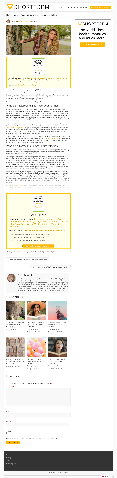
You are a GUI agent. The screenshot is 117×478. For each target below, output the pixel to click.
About (73, 7)
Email (8, 422)
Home (61, 7)
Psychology (40, 252)
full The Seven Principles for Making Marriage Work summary (46, 230)
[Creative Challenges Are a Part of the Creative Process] (57, 301)
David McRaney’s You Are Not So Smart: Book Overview (57, 361)
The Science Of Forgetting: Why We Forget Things (15, 323)
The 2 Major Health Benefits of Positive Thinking (34, 361)
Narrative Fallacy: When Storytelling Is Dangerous (15, 360)
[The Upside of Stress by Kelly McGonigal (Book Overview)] (36, 301)
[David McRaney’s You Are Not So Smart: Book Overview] (57, 338)
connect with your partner (14, 128)
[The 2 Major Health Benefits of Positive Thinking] (36, 338)
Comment (10, 387)
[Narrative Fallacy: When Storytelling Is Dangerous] (15, 338)
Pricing (67, 7)
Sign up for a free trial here (26, 85)
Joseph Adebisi (33, 366)
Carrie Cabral (12, 327)
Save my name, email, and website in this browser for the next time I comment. (31, 439)
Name (8, 412)
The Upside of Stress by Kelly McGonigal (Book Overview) (35, 324)
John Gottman (24, 80)
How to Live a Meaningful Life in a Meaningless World (50, 267)
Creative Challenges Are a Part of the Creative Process (57, 324)
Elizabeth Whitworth (56, 366)
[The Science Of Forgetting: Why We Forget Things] (15, 301)
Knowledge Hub (82, 7)
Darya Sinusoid (23, 21)
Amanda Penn (12, 364)
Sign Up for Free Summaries (100, 7)
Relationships (49, 252)
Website (9, 431)
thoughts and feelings (51, 138)
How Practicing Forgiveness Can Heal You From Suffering (28, 259)
